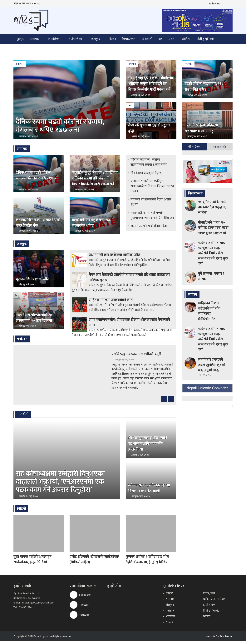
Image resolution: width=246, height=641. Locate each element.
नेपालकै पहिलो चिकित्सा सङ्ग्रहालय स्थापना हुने (201, 128)
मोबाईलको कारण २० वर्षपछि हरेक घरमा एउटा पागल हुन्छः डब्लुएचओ (213, 228)
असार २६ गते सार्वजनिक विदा (148, 226)
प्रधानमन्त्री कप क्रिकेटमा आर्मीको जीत (114, 255)
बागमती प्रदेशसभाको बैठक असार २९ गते (150, 202)
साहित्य (186, 39)
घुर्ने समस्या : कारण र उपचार (211, 276)
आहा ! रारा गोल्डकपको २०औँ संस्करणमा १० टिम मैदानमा (36, 318)
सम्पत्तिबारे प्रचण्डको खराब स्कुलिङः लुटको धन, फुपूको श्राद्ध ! (211, 365)
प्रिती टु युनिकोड (205, 39)
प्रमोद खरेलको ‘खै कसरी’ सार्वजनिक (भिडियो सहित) (94, 559)
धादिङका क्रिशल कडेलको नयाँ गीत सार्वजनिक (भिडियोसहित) (209, 311)
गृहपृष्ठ (20, 39)
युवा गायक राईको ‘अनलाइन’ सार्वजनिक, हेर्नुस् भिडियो (32, 559)
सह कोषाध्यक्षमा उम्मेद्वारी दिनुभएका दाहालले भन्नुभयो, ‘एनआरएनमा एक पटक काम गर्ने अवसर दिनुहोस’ (60, 482)
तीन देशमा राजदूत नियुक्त (146, 173)
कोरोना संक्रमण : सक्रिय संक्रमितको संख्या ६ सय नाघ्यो (148, 162)
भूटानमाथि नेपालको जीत (32, 279)
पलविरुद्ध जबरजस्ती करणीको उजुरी (136, 354)
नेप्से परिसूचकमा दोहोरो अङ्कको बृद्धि (149, 128)
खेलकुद (95, 39)
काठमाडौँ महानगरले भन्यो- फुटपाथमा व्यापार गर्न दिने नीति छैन (152, 215)
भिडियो (206, 616)
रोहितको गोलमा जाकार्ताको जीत (111, 300)
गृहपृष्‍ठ (169, 593)
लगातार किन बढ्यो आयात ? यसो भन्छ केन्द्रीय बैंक (38, 223)
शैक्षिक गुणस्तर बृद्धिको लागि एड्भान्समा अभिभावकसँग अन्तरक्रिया (147, 443)
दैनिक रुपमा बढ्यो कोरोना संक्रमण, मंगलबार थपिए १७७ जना (60, 126)
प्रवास (172, 39)
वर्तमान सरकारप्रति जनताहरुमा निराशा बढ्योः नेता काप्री (149, 488)
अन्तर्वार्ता (147, 39)
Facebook (85, 594)
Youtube (84, 614)
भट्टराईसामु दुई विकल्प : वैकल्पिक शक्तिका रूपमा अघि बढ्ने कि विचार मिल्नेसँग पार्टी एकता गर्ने (151, 84)
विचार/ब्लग (128, 39)
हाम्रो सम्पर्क (209, 605)
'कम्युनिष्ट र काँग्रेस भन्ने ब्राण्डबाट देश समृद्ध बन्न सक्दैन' (212, 207)
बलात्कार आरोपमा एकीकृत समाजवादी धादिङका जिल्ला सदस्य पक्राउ (152, 186)
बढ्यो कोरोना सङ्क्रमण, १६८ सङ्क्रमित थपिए (203, 87)
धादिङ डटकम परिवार (214, 599)
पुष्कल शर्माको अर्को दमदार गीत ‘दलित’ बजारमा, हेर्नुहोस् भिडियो (147, 559)
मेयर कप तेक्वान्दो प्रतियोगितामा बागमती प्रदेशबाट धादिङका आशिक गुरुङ (129, 277)
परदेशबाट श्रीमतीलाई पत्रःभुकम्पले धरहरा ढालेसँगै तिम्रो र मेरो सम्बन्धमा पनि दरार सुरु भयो (213, 253)
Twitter (83, 604)
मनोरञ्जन (111, 39)
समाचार (34, 39)
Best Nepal (226, 636)
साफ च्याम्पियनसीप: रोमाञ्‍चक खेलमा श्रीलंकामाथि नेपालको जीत (129, 322)
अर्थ (160, 39)
